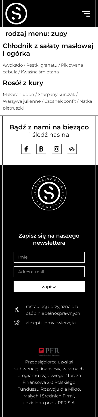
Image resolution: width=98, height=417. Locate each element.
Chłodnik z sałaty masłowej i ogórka (48, 49)
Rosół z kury (24, 83)
